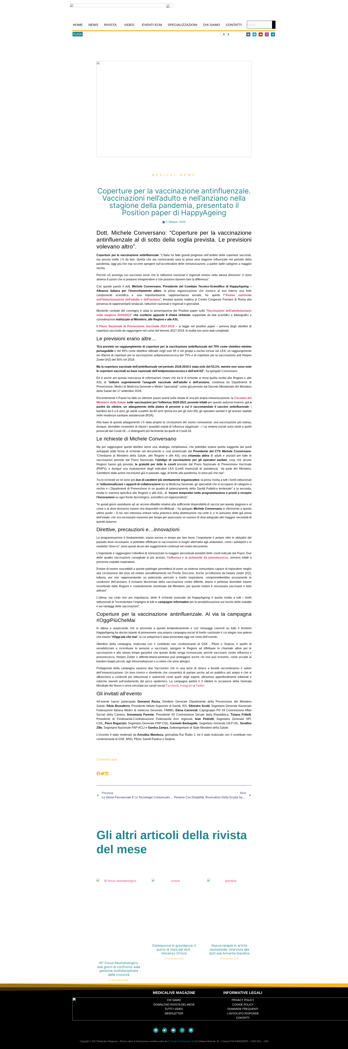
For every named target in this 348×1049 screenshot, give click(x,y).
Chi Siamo (211, 25)
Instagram (186, 685)
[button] (111, 25)
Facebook (172, 685)
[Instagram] (267, 34)
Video (129, 25)
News (93, 25)
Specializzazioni (182, 25)
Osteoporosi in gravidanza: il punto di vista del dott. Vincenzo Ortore (174, 949)
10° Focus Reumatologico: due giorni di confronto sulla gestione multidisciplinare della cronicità (139, 34)
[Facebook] (248, 34)
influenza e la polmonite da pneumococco (198, 557)
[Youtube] (261, 34)
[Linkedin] (273, 34)
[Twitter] (254, 34)
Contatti (234, 25)
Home (78, 25)
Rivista (110, 25)
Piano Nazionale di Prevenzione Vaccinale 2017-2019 (136, 326)
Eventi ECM (152, 25)
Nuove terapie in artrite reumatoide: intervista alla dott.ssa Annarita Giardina (229, 949)
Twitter (200, 685)
